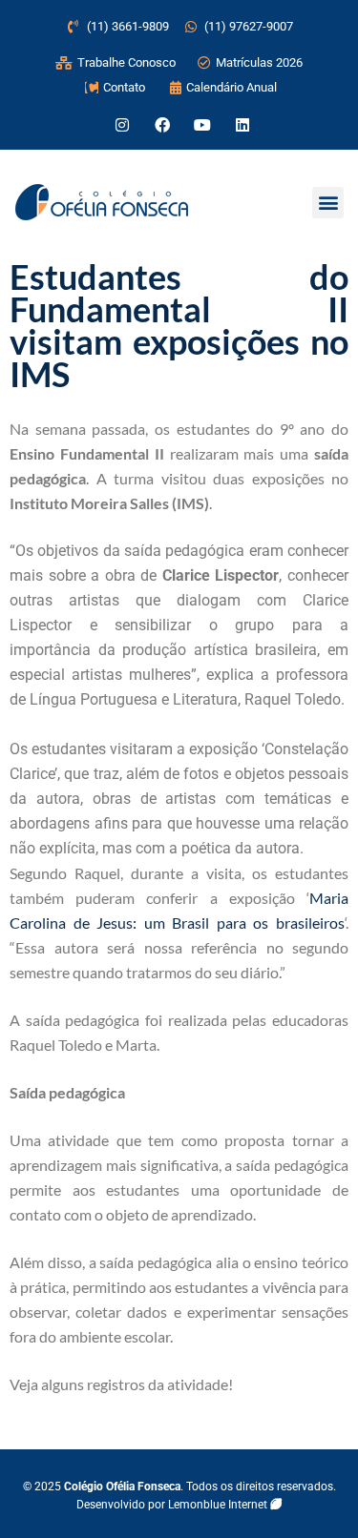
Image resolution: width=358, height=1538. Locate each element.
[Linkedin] (242, 125)
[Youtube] (202, 125)
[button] (328, 202)
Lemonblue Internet (219, 1504)
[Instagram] (122, 125)
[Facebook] (162, 125)
